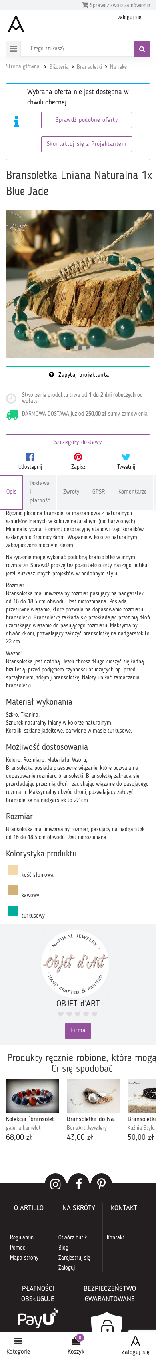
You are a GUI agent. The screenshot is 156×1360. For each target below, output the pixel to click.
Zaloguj (66, 1268)
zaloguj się (129, 17)
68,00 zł (19, 1138)
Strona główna (23, 67)
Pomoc (17, 1248)
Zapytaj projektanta (82, 375)
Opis (11, 492)
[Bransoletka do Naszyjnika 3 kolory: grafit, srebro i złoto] (93, 1096)
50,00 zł (141, 1138)
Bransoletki (89, 67)
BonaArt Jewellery (87, 1128)
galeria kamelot (23, 1128)
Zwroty (71, 492)
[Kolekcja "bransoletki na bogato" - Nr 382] (32, 1096)
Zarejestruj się (74, 1258)
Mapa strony (24, 1258)
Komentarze (132, 492)
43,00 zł (80, 1138)
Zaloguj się (136, 1352)
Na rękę (118, 67)
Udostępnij (30, 467)
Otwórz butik (72, 1238)
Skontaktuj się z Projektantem (87, 144)
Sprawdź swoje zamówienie (119, 5)
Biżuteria (59, 67)
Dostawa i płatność (40, 492)
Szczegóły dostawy (78, 443)
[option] (32, 1111)
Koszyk (76, 1352)
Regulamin (22, 1238)
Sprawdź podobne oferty (87, 120)
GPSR (98, 492)
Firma (78, 1031)
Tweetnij (126, 467)
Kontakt (115, 1238)
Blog (63, 1248)
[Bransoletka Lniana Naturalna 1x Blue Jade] (80, 284)
